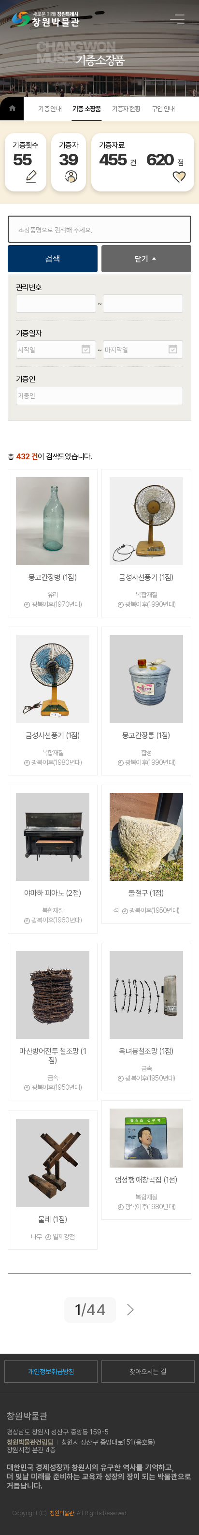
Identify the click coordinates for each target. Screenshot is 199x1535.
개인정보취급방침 (51, 1371)
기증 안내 (49, 109)
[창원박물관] (46, 19)
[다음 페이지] (130, 1310)
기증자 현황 (126, 109)
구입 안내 (163, 109)
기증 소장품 (86, 109)
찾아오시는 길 (147, 1371)
